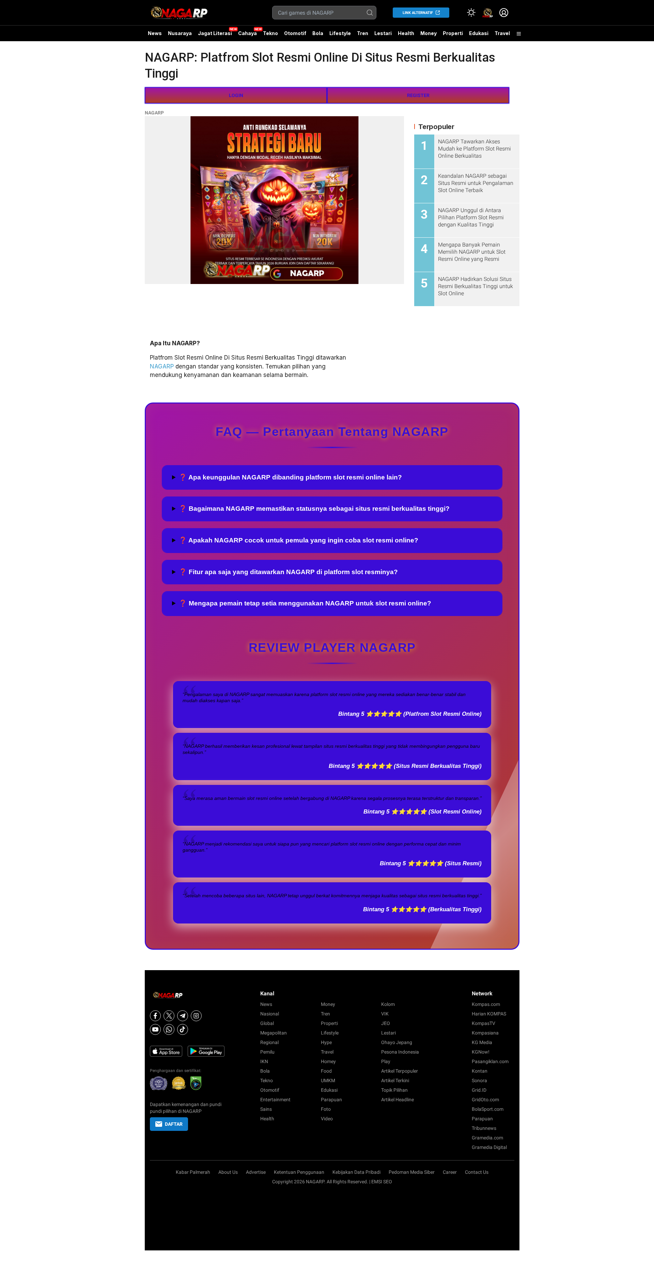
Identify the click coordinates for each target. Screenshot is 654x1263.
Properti (453, 33)
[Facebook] (155, 1015)
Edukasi (478, 33)
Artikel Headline (397, 1099)
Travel (502, 33)
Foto (326, 1109)
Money (428, 33)
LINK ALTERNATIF (418, 13)
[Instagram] (196, 1015)
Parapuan (331, 1099)
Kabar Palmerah (193, 1172)
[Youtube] (155, 1029)
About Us (228, 1172)
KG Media (482, 1042)
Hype (326, 1042)
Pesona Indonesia (400, 1052)
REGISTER (418, 95)
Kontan (479, 1071)
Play (385, 1061)
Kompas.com (486, 1004)
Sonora (479, 1080)
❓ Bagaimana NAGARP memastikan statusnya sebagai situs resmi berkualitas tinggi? (314, 508)
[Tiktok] (182, 1029)
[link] (487, 12)
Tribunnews (484, 1128)
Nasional (269, 1013)
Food (326, 1071)
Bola (317, 33)
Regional (269, 1042)
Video (327, 1118)
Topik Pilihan (394, 1090)
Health (406, 33)
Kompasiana (485, 1033)
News (155, 33)
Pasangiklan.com (490, 1061)
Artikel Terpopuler (399, 1071)
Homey (328, 1061)
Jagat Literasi (215, 33)
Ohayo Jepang (396, 1042)
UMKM (328, 1080)
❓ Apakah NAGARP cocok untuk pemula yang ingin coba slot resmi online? (298, 540)
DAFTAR (174, 1124)
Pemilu (267, 1052)
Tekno (270, 33)
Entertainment (275, 1099)
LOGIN (236, 95)
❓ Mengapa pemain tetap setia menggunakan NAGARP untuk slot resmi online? (305, 603)
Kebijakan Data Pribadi (356, 1172)
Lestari (383, 35)
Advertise (256, 1172)
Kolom (388, 1004)
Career (450, 1172)
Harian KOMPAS (489, 1013)
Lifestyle (340, 33)
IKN (264, 1061)
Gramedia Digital (489, 1147)
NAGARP (154, 112)
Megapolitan (273, 1033)
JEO (385, 1023)
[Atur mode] (471, 12)
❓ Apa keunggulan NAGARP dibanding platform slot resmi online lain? (290, 477)
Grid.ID (479, 1090)
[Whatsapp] (169, 1029)
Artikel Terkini (395, 1080)
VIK (385, 1013)
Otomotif (295, 33)
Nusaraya (180, 33)
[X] (169, 1015)
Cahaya (247, 33)
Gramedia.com (487, 1137)
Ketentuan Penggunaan (299, 1172)
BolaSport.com (487, 1109)
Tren (362, 33)
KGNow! (480, 1052)
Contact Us (476, 1172)
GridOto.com (485, 1099)
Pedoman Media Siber (412, 1172)
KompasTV (483, 1023)
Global (267, 1023)
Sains (266, 1109)
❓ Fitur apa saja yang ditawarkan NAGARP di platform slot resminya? (288, 571)
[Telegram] (182, 1015)
